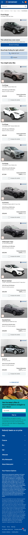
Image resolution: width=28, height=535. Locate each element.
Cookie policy (15, 532)
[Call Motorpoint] (23, 2)
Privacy (4, 526)
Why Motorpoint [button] (7, 459)
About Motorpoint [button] (7, 464)
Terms (8, 526)
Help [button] (3, 435)
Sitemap (13, 526)
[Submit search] (25, 6)
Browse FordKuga (14, 44)
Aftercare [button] (5, 454)
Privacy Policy (21, 423)
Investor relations (6, 532)
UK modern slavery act (7, 529)
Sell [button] (3, 450)
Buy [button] (3, 445)
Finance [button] (4, 440)
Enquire (15, 57)
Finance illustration (21, 94)
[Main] (11, 2)
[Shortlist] (26, 2)
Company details (18, 529)
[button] (2, 2)
